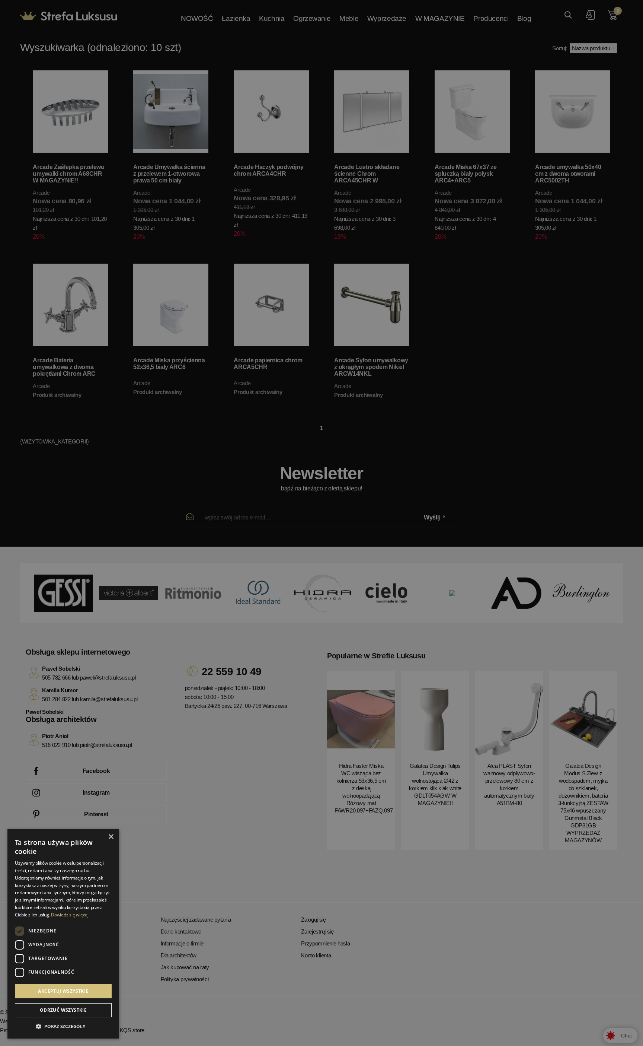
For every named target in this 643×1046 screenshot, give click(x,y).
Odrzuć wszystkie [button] (63, 1010)
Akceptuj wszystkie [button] (63, 991)
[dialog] (321, 523)
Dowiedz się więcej (70, 915)
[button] (63, 1026)
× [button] (110, 837)
